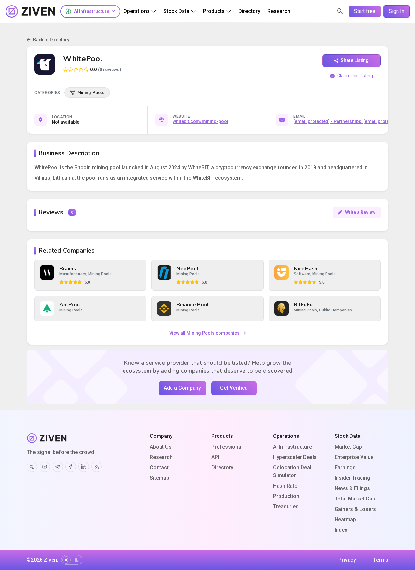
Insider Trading (352, 478)
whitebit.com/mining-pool (200, 121)
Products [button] (214, 11)
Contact (159, 467)
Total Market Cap (355, 499)
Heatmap (345, 519)
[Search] (340, 11)
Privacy (347, 560)
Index (341, 530)
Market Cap (348, 447)
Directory (222, 467)
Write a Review (360, 212)
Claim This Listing (355, 75)
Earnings (345, 467)
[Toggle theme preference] (71, 560)
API (215, 457)
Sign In (396, 11)
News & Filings (352, 488)
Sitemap (159, 478)
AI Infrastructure (292, 447)
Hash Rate (285, 486)
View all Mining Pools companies (205, 333)
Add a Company (182, 388)
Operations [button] (137, 11)
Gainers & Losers (355, 509)
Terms (380, 560)
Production (286, 496)
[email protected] (311, 121)
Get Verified (234, 388)
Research (161, 457)
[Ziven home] (30, 11)
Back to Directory (51, 39)
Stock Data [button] (176, 11)
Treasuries (286, 506)
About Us (161, 447)
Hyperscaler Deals (295, 457)
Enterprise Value (354, 457)
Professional (227, 447)
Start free (364, 11)
